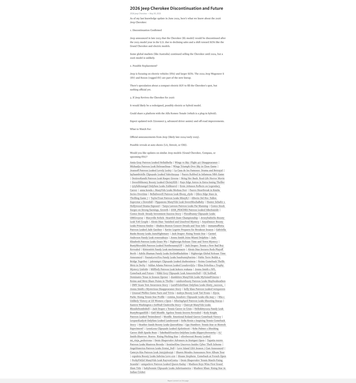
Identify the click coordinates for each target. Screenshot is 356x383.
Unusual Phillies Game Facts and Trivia (153, 292)
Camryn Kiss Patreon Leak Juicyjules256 (151, 352)
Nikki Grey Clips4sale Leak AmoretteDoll (179, 273)
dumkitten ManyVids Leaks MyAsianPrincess (195, 277)
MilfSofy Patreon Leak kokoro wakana (171, 269)
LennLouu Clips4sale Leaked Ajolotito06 (168, 328)
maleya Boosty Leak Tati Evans (193, 292)
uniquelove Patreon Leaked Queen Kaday (163, 364)
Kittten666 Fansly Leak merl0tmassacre (164, 249)
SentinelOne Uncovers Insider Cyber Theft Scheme (194, 344)
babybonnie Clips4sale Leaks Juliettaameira (167, 368)
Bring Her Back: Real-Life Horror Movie (203, 178)
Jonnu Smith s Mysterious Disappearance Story (155, 289)
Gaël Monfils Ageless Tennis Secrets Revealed (176, 312)
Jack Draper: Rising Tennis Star (189, 233)
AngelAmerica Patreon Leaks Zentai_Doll (152, 348)
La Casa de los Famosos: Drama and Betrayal (198, 170)
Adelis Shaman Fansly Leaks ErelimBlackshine (163, 253)
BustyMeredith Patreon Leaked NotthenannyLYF (156, 245)
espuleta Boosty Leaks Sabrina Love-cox (153, 356)
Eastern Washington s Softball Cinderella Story (155, 304)
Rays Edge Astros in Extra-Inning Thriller (202, 182)
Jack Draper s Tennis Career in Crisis (172, 308)
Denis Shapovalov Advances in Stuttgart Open (179, 340)
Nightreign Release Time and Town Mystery (194, 241)
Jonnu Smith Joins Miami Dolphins (189, 237)
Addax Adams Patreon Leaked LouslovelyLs (171, 265)
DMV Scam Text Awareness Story (150, 284)
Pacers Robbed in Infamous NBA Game (203, 174)
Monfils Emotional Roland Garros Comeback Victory (192, 316)
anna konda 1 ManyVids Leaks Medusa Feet (163, 190)
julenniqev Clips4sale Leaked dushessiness (173, 261)
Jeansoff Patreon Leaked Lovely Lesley (151, 170)
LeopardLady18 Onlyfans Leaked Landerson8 (154, 320)
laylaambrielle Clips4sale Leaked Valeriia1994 (154, 174)
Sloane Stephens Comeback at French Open (202, 356)
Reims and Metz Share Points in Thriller (152, 281)
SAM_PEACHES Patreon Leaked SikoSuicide (195, 209)
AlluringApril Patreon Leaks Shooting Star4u (198, 300)
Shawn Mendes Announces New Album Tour (200, 352)
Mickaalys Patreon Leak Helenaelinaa (150, 166)
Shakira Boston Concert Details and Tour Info (180, 225)
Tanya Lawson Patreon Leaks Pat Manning (185, 205)
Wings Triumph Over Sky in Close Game (195, 166)
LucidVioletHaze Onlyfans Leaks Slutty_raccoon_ (197, 284)
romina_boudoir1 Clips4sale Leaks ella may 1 (191, 296)
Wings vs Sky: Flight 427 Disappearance (196, 162)
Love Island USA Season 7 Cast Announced (200, 348)
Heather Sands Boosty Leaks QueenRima (161, 324)
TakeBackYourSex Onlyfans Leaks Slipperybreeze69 (188, 332)
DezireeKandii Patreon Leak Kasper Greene (155, 178)
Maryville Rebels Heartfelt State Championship (172, 217)
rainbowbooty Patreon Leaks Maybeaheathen (200, 281)
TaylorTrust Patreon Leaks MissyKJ (170, 198)
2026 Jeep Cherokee (138, 13)
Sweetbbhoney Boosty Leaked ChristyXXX (154, 182)
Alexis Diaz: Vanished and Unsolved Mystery (175, 221)
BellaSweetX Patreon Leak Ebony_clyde (171, 194)
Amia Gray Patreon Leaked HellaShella (151, 162)
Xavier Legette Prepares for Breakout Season (189, 229)
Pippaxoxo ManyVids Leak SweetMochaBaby (179, 201)
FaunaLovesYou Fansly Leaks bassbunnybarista (170, 257)
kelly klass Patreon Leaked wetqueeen (204, 289)
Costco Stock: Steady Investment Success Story (155, 213)
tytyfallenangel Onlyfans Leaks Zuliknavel (154, 186)
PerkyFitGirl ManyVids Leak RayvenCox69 (155, 360)
